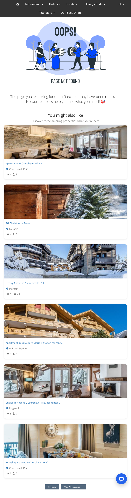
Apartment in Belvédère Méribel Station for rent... (34, 342)
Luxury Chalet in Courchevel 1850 (25, 283)
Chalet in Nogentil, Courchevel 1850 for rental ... (33, 402)
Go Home (52, 487)
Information (33, 4)
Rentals (72, 4)
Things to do (95, 4)
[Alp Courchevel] (17, 4)
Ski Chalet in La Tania (18, 223)
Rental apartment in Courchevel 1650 (27, 462)
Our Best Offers (71, 12)
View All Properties (72, 487)
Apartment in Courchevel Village (24, 163)
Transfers (46, 12)
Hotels (54, 4)
